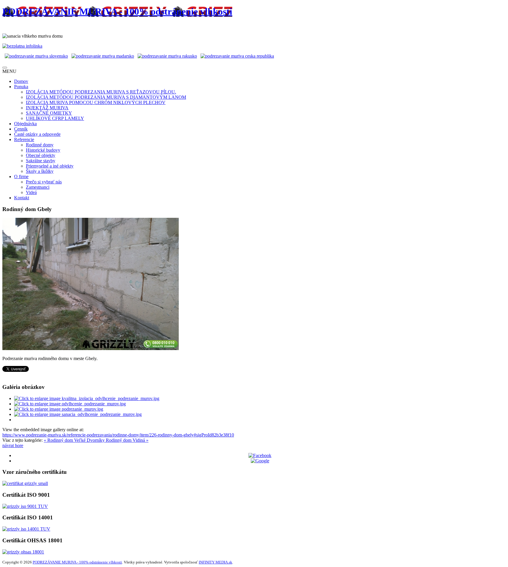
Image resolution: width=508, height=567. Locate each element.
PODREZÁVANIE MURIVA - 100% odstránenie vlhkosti (77, 562)
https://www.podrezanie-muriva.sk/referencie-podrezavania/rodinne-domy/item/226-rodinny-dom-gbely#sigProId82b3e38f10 (118, 434)
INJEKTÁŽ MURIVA (47, 107)
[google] (260, 460)
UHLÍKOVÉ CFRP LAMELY (55, 118)
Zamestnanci (37, 187)
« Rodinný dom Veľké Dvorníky (75, 440)
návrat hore (12, 445)
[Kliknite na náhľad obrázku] (90, 348)
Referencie (24, 139)
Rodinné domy (40, 144)
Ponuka (21, 86)
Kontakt (21, 197)
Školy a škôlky (40, 171)
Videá (31, 192)
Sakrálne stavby (40, 160)
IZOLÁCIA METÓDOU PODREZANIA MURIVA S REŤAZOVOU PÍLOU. (101, 91)
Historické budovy (43, 150)
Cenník (21, 128)
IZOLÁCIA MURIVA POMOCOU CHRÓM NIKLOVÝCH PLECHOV (96, 102)
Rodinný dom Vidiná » (127, 440)
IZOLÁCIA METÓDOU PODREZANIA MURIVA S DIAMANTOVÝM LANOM (106, 97)
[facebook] (259, 455)
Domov (21, 81)
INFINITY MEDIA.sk (215, 562)
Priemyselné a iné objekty (49, 165)
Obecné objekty (40, 155)
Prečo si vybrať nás (44, 181)
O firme (21, 176)
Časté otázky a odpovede (37, 134)
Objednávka (25, 123)
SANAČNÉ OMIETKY (49, 113)
